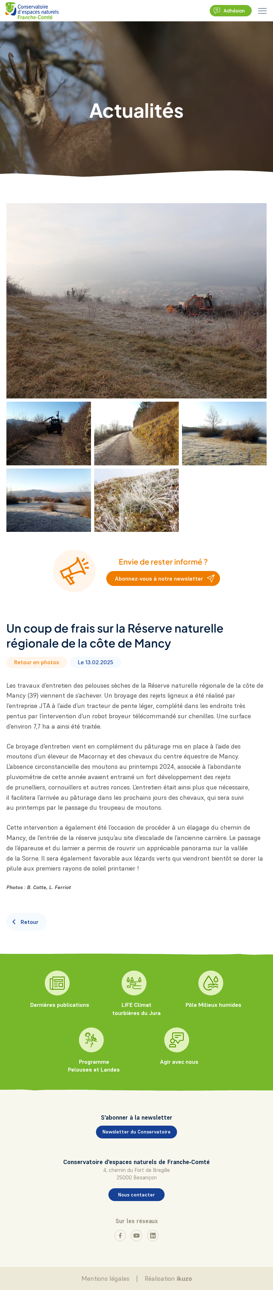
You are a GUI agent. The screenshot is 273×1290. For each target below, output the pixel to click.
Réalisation (168, 1278)
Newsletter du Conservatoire (136, 1131)
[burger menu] (262, 10)
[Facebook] (120, 1235)
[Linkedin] (153, 1235)
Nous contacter (136, 1194)
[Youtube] (136, 1235)
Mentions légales (105, 1278)
